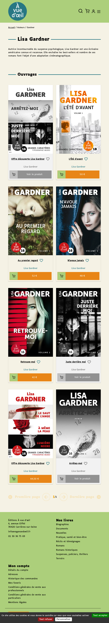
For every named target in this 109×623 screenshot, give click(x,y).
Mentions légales (17, 602)
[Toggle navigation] (98, 11)
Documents (62, 529)
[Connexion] (93, 11)
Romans (60, 546)
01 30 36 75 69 (16, 536)
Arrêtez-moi (75, 463)
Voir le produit (35, 174)
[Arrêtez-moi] (78, 423)
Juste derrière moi (76, 362)
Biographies (62, 524)
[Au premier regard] (30, 220)
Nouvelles (61, 533)
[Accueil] (17, 11)
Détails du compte (18, 570)
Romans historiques (66, 550)
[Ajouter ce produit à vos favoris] (48, 159)
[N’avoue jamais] (78, 220)
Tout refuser (45, 619)
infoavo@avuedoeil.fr (19, 532)
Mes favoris (14, 583)
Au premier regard (28, 260)
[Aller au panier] (87, 11)
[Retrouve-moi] (30, 322)
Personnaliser (63, 619)
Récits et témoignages (68, 541)
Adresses (13, 574)
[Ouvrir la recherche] (81, 11)
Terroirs (60, 558)
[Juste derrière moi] (78, 322)
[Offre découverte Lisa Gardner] (30, 119)
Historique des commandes (23, 579)
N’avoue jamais (76, 260)
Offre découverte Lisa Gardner (28, 159)
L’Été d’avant (76, 159)
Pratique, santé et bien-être (71, 537)
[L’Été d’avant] (78, 119)
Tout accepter (100, 615)
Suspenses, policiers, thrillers (72, 554)
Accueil (11, 28)
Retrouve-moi (28, 362)
